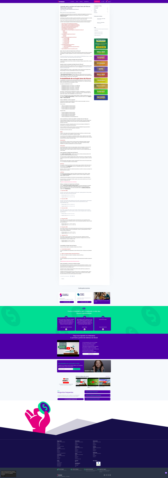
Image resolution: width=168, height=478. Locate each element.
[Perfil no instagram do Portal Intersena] (108, 475)
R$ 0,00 (109, 1)
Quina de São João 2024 (101, 18)
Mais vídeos (107, 376)
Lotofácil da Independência (61, 453)
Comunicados (99, 19)
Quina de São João (78, 458)
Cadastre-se (97, 1)
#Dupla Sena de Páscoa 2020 (98, 33)
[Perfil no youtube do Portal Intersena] (110, 475)
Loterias (72, 1)
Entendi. (3, 475)
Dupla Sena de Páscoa (78, 452)
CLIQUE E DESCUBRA (101, 47)
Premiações (59, 476)
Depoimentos (59, 464)
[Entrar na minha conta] (101, 1)
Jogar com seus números (61, 448)
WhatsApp (76, 465)
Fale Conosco (77, 464)
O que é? (58, 461)
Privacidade (67, 476)
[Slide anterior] (60, 323)
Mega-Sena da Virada (60, 446)
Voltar (63, 278)
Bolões (58, 449)
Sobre (77, 1)
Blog (75, 461)
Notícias (81, 1)
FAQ (75, 466)
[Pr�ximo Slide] (108, 323)
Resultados (58, 444)
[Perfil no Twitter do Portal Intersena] (104, 475)
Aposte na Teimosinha (100, 22)
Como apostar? (59, 462)
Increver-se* (66, 382)
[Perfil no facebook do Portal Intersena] (106, 475)
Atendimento (86, 1)
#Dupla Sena (96, 30)
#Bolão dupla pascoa (97, 35)
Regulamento (59, 463)
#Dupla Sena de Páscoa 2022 (98, 32)
